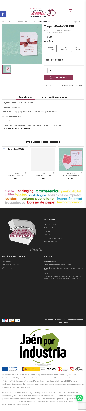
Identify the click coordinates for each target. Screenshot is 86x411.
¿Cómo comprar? (8, 268)
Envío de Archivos (50, 241)
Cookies (47, 235)
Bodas (20, 21)
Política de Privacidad (52, 228)
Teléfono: (47, 261)
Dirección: (47, 268)
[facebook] (32, 249)
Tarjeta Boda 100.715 (43, 175)
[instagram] (40, 249)
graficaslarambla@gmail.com (18, 128)
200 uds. (78, 47)
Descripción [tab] (25, 97)
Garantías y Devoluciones (11, 264)
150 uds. (64, 47)
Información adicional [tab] (54, 97)
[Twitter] (51, 85)
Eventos (12, 21)
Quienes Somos (50, 225)
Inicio (4, 21)
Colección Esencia (57, 33)
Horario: (47, 273)
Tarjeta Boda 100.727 (15, 175)
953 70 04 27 (55, 261)
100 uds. (50, 47)
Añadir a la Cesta (60, 77)
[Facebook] (46, 85)
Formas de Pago (8, 261)
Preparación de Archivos (53, 238)
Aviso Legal (48, 231)
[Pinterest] (55, 85)
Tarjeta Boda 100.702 (71, 175)
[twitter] (36, 249)
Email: (46, 265)
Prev (69, 21)
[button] (3, 14)
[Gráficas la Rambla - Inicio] (43, 12)
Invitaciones (30, 21)
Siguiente (77, 21)
